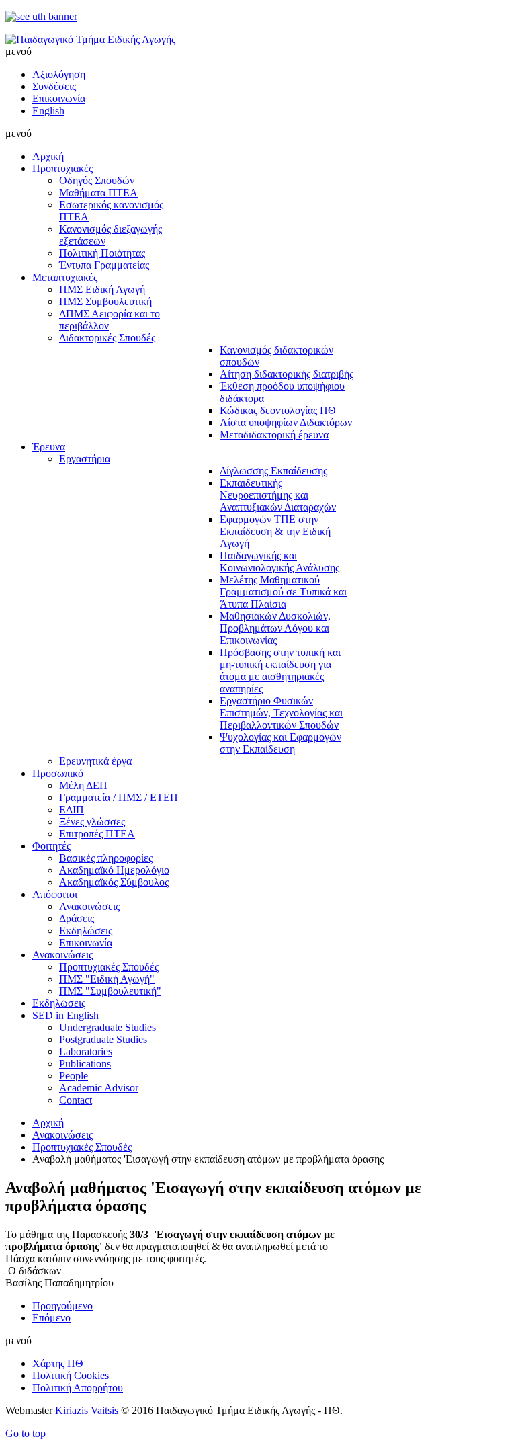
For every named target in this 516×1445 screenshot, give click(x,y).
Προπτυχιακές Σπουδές (82, 1147)
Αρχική (48, 1122)
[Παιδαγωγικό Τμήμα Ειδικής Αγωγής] (90, 39)
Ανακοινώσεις (62, 1135)
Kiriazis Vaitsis (86, 1410)
